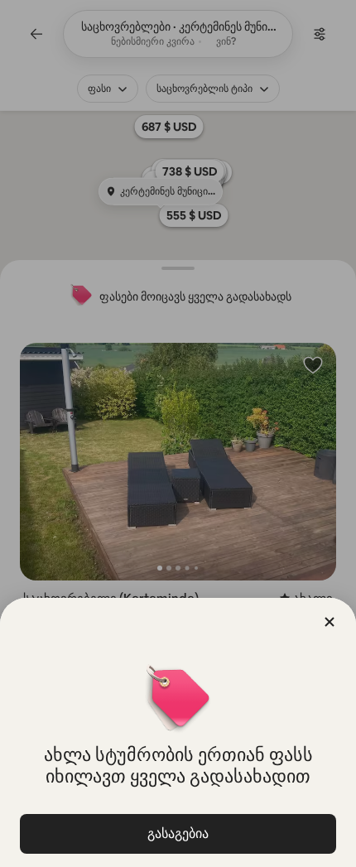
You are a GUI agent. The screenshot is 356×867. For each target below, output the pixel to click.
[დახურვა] (329, 622)
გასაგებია (178, 833)
